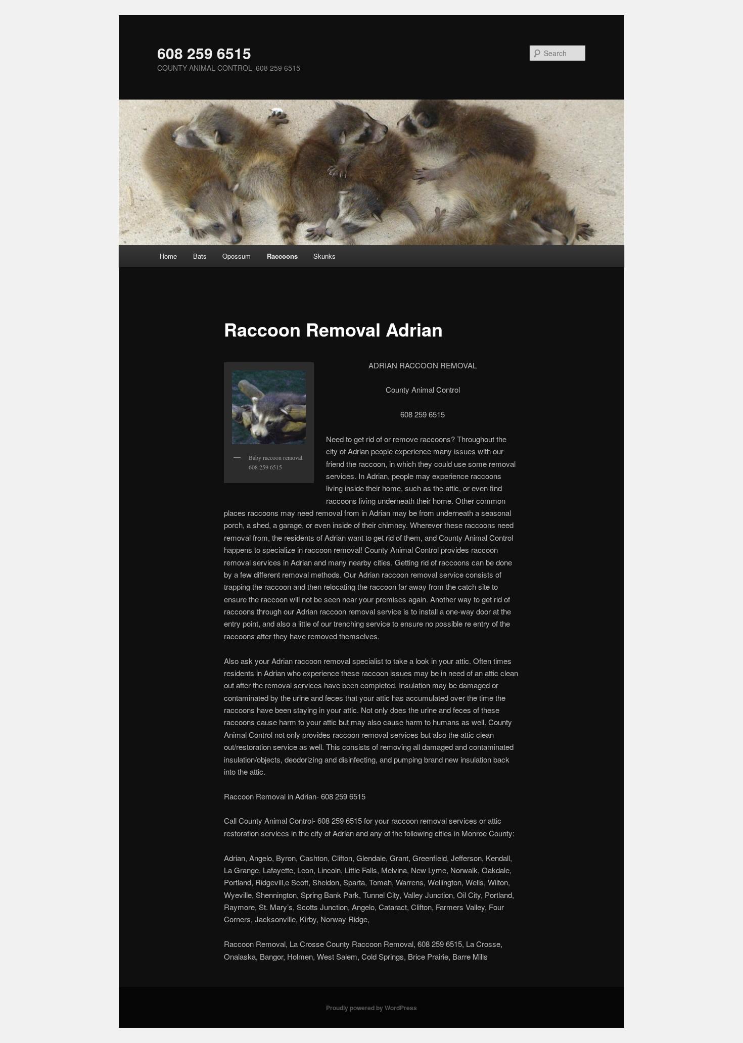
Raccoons (282, 256)
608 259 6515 (204, 53)
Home (168, 256)
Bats (200, 256)
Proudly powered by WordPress (371, 1007)
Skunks (324, 256)
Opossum (236, 256)
